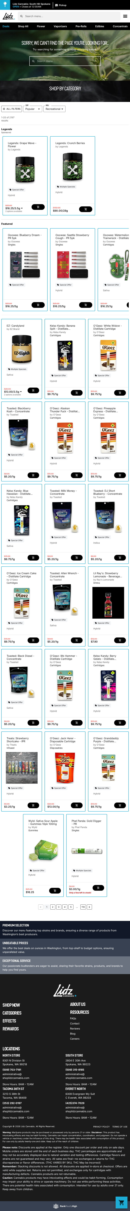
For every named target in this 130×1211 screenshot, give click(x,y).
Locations (11, 1049)
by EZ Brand (13, 329)
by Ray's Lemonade (103, 579)
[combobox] (71, 16)
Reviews (75, 1028)
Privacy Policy (101, 1127)
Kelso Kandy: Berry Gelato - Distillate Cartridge (104, 658)
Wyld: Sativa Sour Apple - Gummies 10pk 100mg (43, 822)
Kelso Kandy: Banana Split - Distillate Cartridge (62, 328)
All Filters (13, 108)
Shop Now (11, 1005)
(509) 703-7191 (12, 1069)
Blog (72, 1033)
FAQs (73, 1018)
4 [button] (64, 907)
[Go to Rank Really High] (65, 1206)
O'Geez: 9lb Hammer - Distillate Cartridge (63, 657)
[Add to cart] (38, 207)
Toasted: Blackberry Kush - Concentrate (19, 410)
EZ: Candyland (15, 325)
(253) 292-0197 (12, 1103)
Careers (74, 1038)
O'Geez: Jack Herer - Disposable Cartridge (62, 740)
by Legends (14, 149)
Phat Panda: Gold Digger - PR (86, 822)
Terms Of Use (119, 1127)
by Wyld (32, 827)
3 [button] (58, 907)
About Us (77, 1004)
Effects (9, 1021)
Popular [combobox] (30, 108)
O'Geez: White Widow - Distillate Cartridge (107, 327)
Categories (12, 1013)
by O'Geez (98, 332)
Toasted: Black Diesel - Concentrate (20, 657)
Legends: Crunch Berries (70, 143)
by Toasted (12, 414)
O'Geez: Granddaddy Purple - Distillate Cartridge (106, 741)
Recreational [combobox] (53, 108)
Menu (47, 105)
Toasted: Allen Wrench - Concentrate (64, 575)
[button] (40, 5)
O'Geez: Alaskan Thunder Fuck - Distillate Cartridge (64, 411)
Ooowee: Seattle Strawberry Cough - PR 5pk (72, 236)
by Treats (11, 744)
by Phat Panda (79, 827)
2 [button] (52, 907)
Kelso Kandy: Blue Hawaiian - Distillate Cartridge (18, 493)
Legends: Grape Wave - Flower (22, 144)
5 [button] (71, 907)
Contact (74, 1023)
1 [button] (46, 907)
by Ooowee (14, 241)
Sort (26, 105)
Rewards (11, 1029)
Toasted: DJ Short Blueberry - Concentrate (107, 492)
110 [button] (83, 907)
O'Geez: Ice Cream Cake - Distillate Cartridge (21, 575)
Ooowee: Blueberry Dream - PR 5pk (25, 236)
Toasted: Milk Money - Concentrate (63, 492)
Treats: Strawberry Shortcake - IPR (18, 740)
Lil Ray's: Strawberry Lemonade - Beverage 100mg (106, 576)
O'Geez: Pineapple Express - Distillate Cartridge (104, 411)
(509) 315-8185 (74, 1069)
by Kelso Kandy (58, 332)
